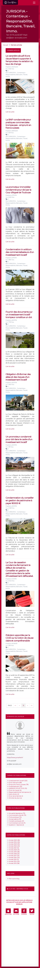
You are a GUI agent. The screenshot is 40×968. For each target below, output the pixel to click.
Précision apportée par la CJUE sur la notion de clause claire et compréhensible (19, 638)
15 (23, 705)
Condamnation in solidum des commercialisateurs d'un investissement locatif (20, 252)
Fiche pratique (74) (15, 817)
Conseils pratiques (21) (16, 821)
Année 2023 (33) (14, 844)
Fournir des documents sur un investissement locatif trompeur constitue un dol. (19, 315)
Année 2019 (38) (14, 852)
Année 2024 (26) (14, 842)
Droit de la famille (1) (16, 796)
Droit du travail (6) (15, 790)
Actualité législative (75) (17, 813)
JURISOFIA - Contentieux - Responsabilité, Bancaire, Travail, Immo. (17, 74)
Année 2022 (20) (14, 846)
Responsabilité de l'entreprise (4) (20, 792)
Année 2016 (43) (14, 857)
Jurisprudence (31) (15, 819)
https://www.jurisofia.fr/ (15, 757)
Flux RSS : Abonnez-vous (18, 889)
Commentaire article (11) (17, 823)
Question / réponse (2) (16, 825)
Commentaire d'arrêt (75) (17, 815)
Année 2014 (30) (14, 861)
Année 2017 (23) (14, 856)
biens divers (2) (14, 794)
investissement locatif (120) (18, 781)
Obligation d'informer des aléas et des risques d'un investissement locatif (18, 377)
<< (15, 705)
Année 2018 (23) (14, 854)
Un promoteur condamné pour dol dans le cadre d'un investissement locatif (19, 439)
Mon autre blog (14, 879)
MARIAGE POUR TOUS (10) (18, 788)
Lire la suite (10, 112)
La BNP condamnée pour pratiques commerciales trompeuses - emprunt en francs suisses (18, 123)
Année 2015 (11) (14, 859)
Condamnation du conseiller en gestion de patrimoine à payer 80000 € (20, 500)
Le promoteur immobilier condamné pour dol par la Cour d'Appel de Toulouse (18, 190)
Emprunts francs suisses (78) (19, 784)
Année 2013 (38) (14, 863)
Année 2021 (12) (14, 848)
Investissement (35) (15, 786)
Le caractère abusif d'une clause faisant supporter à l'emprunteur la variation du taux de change (19, 60)
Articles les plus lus (15, 798)
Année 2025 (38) (14, 840)
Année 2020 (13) (14, 850)
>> (31, 705)
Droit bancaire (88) (15, 782)
